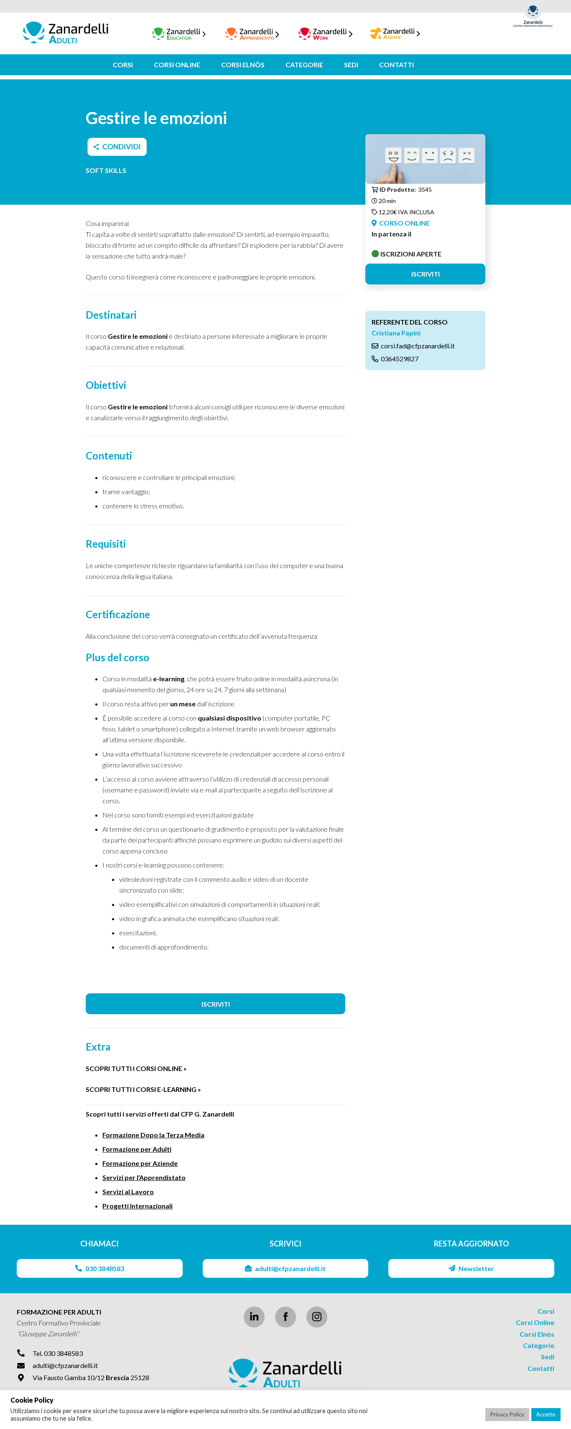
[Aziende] (395, 33)
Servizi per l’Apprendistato (144, 1177)
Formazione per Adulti (136, 1149)
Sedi (547, 1356)
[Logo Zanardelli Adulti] (66, 33)
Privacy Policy (507, 1414)
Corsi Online (535, 1322)
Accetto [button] (546, 1414)
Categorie (538, 1345)
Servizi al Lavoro (128, 1191)
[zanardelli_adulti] (286, 1374)
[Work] (325, 33)
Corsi (546, 1311)
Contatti (541, 1368)
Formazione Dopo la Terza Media (153, 1135)
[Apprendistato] (252, 33)
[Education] (179, 33)
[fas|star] (285, 1317)
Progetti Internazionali (137, 1206)
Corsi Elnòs (537, 1334)
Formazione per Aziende (140, 1163)
